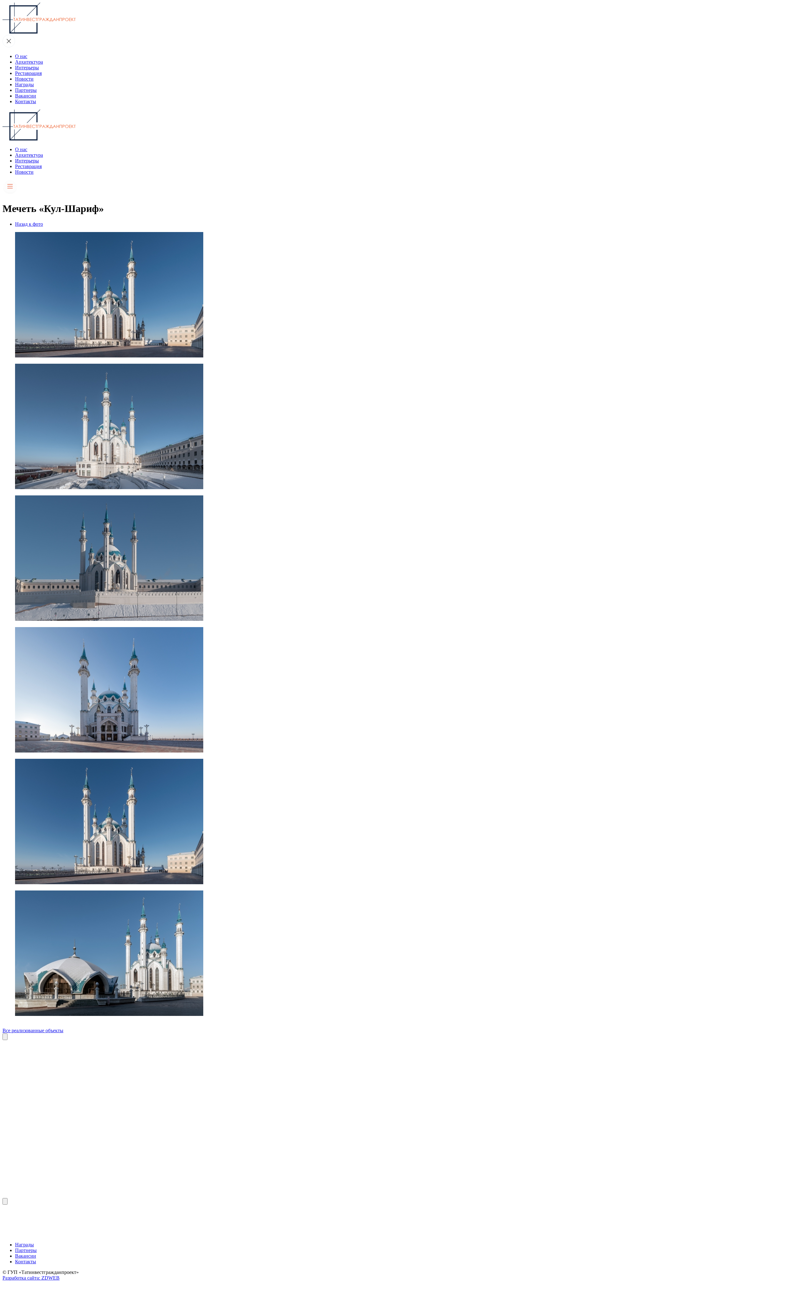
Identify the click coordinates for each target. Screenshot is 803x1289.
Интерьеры (27, 67)
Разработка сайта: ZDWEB (31, 1278)
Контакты (25, 101)
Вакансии (25, 95)
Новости (24, 79)
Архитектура (29, 62)
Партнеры (26, 90)
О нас (21, 56)
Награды (24, 84)
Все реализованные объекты (33, 1030)
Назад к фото (29, 224)
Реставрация (28, 73)
